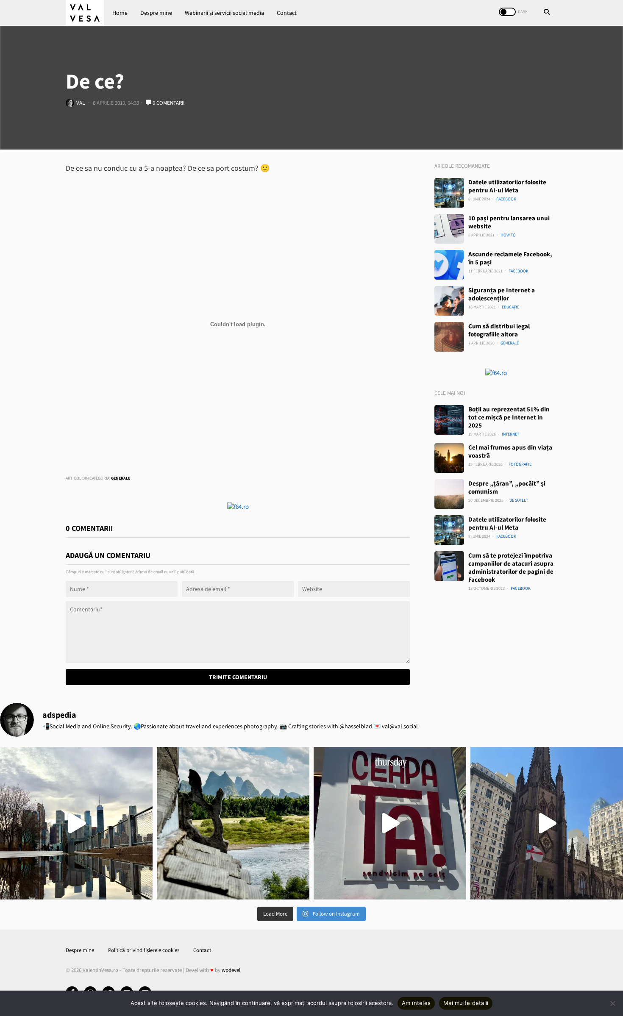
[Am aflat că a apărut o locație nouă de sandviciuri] (390, 823)
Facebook (506, 199)
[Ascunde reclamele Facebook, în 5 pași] (449, 265)
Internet (510, 434)
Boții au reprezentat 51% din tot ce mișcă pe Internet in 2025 (509, 417)
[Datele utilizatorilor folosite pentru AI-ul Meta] (449, 193)
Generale (120, 478)
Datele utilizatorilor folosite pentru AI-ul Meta (507, 186)
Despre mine (156, 13)
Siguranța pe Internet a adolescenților (501, 294)
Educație (510, 307)
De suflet (518, 500)
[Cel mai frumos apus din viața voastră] (449, 458)
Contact (287, 13)
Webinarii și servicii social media (224, 13)
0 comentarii (167, 102)
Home (120, 13)
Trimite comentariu (238, 677)
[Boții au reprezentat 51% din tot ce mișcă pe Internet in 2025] (449, 420)
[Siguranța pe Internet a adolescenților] (449, 301)
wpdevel (231, 970)
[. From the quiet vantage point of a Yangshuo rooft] (233, 823)
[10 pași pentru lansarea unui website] (449, 229)
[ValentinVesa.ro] (85, 13)
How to (508, 235)
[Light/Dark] (507, 12)
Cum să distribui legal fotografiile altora (499, 330)
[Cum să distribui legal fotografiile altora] (449, 337)
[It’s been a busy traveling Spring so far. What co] (76, 823)
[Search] (546, 12)
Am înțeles (416, 1002)
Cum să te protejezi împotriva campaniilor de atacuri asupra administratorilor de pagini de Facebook (510, 567)
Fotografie (520, 464)
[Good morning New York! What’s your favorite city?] (546, 823)
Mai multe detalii (465, 1002)
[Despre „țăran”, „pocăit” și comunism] (449, 494)
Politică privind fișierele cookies (143, 950)
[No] (612, 1003)
